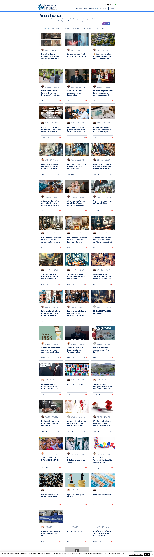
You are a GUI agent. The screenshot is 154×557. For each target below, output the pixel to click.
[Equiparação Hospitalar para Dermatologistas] (51, 149)
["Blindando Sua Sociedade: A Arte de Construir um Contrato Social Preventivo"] (77, 259)
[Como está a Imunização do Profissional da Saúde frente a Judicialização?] (77, 443)
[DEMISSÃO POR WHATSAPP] (77, 516)
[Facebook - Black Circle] (108, 5)
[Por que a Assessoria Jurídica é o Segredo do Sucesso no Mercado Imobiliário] (77, 149)
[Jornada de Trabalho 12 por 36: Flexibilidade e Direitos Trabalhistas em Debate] (77, 333)
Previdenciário (87, 28)
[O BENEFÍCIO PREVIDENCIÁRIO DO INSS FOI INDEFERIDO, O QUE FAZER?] (51, 516)
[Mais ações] (60, 50)
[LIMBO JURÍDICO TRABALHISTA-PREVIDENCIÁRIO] (103, 296)
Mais (102, 28)
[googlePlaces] (113, 5)
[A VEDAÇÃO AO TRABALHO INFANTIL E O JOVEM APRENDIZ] (51, 443)
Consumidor (66, 28)
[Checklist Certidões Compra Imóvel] (51, 112)
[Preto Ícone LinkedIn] (106, 5)
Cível (96, 28)
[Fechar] (152, 554)
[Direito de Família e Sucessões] (103, 480)
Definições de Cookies (136, 554)
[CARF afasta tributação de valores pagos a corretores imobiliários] (103, 333)
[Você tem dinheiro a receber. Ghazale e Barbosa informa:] (51, 480)
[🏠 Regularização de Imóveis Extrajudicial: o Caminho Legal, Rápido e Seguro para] (103, 39)
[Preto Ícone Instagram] (110, 5)
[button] (106, 23)
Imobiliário (76, 28)
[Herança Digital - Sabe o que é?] (77, 369)
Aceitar (147, 554)
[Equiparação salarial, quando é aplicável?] (77, 480)
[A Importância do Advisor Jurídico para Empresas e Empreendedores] (77, 76)
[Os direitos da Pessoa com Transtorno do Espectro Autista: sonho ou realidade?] (103, 443)
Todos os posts (44, 28)
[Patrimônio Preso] (77, 39)
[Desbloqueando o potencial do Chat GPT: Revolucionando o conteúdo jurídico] (51, 406)
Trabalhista (55, 28)
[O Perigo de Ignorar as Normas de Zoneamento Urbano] (103, 186)
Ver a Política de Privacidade (13, 555)
